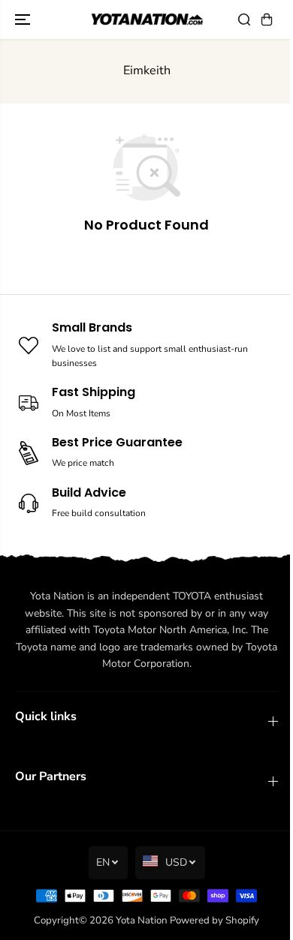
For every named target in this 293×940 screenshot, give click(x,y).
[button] (24, 19)
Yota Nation (142, 920)
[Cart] (266, 19)
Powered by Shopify (214, 920)
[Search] (244, 19)
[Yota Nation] (146, 20)
